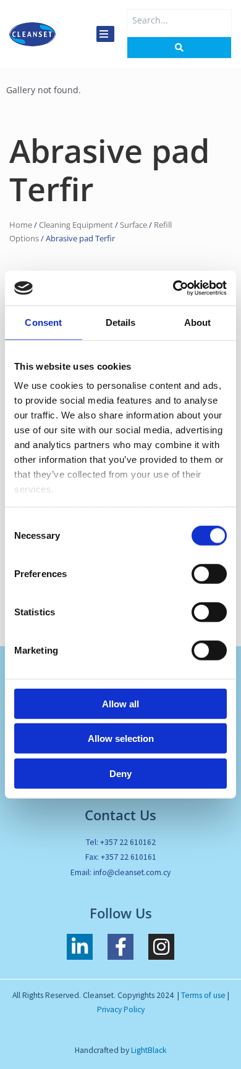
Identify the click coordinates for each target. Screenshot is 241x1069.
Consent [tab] (43, 322)
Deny (120, 773)
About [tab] (197, 322)
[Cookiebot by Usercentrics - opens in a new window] (173, 288)
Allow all (120, 703)
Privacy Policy (121, 1009)
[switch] (209, 573)
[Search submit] (179, 47)
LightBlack (149, 1050)
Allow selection (121, 738)
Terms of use (203, 995)
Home (20, 225)
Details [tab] (121, 322)
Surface (133, 225)
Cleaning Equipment (76, 225)
